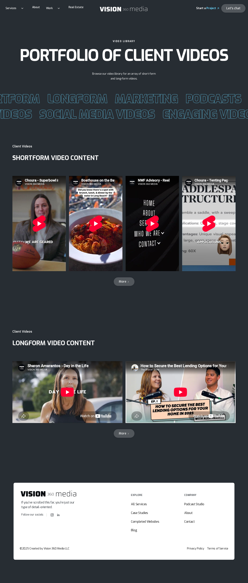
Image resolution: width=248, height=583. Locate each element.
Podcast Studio (194, 504)
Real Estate (76, 7)
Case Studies (139, 513)
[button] (16, 8)
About (36, 7)
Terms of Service (217, 548)
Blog (134, 530)
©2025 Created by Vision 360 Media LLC (44, 548)
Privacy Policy (195, 548)
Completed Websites (145, 522)
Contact (189, 522)
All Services (139, 504)
